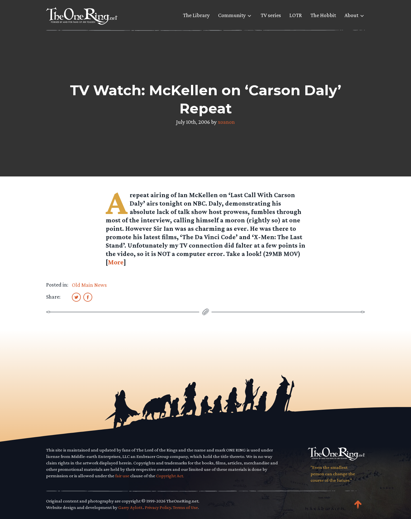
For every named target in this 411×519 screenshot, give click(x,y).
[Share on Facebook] (87, 297)
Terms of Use (185, 507)
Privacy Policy (158, 507)
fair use (122, 475)
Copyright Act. (170, 475)
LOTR (295, 15)
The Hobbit (323, 15)
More (116, 262)
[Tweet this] (76, 297)
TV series (271, 15)
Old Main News (89, 285)
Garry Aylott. (130, 507)
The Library (196, 15)
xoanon (226, 122)
